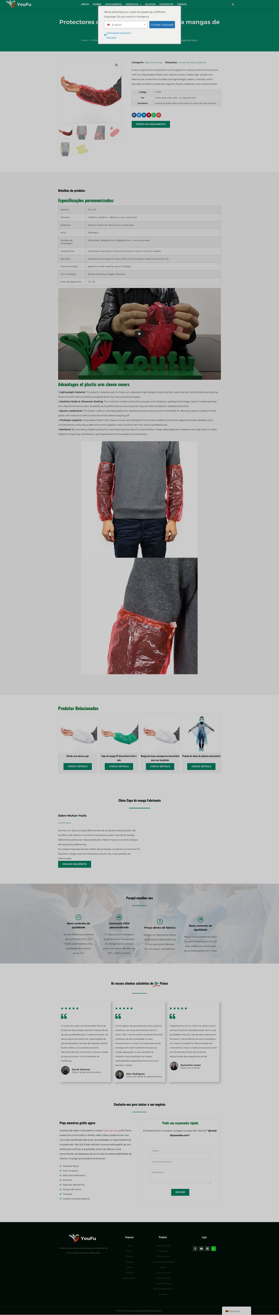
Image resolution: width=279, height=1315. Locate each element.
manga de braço (187, 62)
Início (85, 4)
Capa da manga (153, 62)
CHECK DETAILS (77, 766)
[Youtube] (201, 1248)
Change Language (162, 24)
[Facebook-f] (195, 1248)
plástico (201, 62)
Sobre (97, 4)
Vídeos (182, 4)
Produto (132, 4)
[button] (233, 4)
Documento (113, 4)
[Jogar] (139, 333)
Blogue (150, 4)
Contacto (166, 4)
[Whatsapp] (213, 1248)
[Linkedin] (207, 1248)
